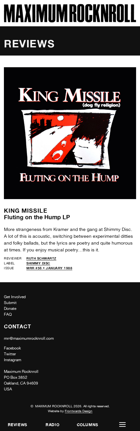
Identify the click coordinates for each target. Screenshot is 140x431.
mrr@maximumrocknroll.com (29, 338)
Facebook (12, 348)
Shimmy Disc (38, 263)
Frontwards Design (78, 411)
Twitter (10, 354)
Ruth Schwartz (41, 258)
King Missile (26, 210)
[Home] (70, 21)
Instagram (12, 360)
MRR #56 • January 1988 (49, 268)
